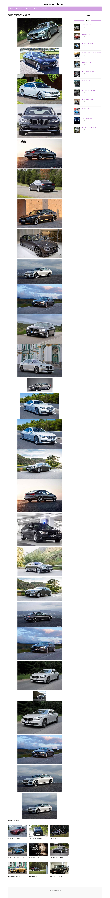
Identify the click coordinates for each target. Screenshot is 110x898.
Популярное (19, 8)
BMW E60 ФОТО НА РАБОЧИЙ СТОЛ (91, 53)
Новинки (28, 8)
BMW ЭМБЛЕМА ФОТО (88, 43)
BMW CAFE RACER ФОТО (88, 99)
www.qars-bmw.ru (55, 4)
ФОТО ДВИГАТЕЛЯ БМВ (88, 71)
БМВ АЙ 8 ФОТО (86, 62)
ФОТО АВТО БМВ (86, 25)
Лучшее (36, 8)
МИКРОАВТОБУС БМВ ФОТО (89, 127)
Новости (44, 8)
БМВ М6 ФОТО (86, 34)
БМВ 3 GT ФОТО (86, 81)
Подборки (52, 8)
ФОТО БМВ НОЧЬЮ (87, 118)
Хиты (11, 8)
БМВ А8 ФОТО (86, 109)
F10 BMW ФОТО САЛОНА (88, 90)
